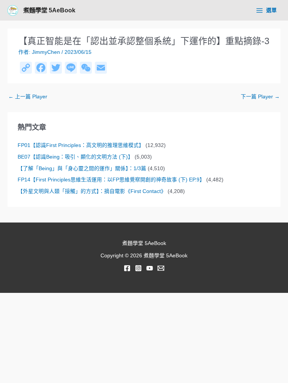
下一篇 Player (260, 96)
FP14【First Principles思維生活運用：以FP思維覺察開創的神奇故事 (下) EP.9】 (111, 180)
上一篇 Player (27, 96)
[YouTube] (149, 268)
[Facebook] (127, 268)
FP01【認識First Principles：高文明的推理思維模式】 (81, 145)
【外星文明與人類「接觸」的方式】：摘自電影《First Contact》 (92, 191)
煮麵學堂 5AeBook (49, 10)
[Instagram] (138, 268)
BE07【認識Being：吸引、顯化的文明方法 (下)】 (75, 157)
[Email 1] (161, 268)
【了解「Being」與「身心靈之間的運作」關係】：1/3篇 (82, 168)
